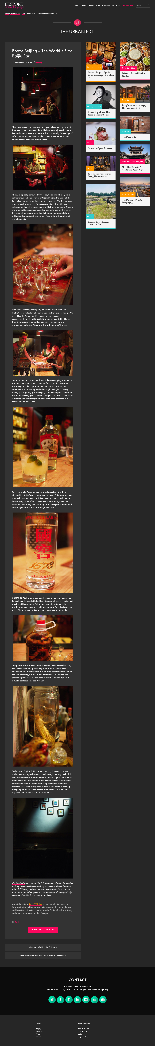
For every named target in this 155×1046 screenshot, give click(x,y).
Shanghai (97, 67)
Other (133, 68)
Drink (17, 922)
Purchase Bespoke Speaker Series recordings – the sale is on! (101, 75)
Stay (142, 162)
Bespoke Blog (83, 1037)
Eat (128, 68)
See (132, 100)
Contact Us (82, 1031)
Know (133, 162)
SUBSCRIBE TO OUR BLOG (43, 930)
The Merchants (129, 137)
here (49, 895)
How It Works (83, 1029)
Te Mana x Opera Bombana (100, 148)
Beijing (39, 63)
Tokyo (38, 1037)
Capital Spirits (18, 883)
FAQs (80, 1034)
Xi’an (38, 1034)
